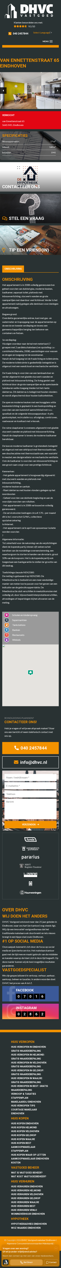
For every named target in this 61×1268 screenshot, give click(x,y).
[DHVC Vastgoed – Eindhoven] (30, 11)
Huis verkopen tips (23, 1105)
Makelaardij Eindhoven (26, 1101)
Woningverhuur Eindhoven (28, 1213)
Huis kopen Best (21, 1143)
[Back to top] (55, 6)
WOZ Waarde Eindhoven (26, 1227)
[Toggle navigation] (51, 41)
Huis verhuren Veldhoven (27, 1194)
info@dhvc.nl (33, 762)
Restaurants (18, 634)
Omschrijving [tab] (13, 268)
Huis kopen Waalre (23, 1139)
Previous (3, 90)
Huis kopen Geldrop (23, 1135)
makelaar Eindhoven (46, 1240)
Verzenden (29, 824)
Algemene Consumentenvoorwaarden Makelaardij (30, 1243)
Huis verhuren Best (23, 1206)
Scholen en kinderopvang (24, 615)
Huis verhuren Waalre (25, 1202)
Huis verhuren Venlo (24, 1210)
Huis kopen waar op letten (28, 1154)
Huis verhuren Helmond (26, 1190)
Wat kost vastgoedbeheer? (28, 1176)
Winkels (16, 639)
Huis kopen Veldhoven (25, 1131)
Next (57, 90)
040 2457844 (20, 33)
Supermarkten (19, 620)
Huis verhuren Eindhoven (27, 1186)
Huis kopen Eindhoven (24, 1123)
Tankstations (18, 624)
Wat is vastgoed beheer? (26, 1172)
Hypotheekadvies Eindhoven (29, 1223)
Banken (16, 629)
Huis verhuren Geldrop (25, 1198)
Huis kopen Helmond (24, 1127)
